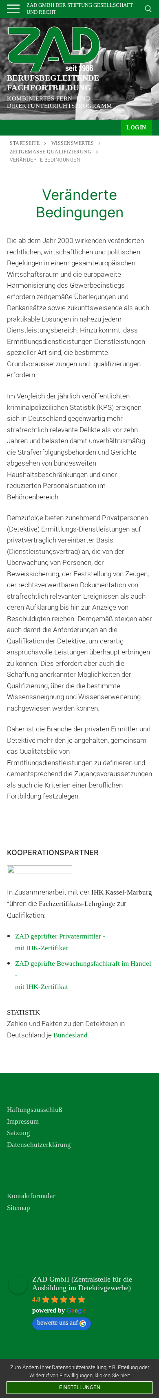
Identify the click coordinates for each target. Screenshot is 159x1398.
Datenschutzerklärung (39, 1145)
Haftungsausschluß (34, 1110)
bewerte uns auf (57, 1322)
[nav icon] (13, 9)
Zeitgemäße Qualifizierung (50, 152)
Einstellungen (79, 1387)
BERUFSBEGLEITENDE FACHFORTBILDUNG (53, 82)
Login (136, 127)
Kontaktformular (31, 1196)
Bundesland (70, 1035)
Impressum (23, 1121)
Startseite (25, 143)
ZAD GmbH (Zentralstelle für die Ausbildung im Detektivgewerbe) (82, 1283)
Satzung (18, 1133)
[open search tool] (148, 9)
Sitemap (18, 1208)
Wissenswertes (72, 143)
